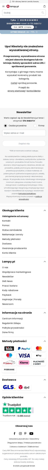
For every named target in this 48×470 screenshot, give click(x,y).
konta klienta (33, 90)
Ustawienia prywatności (19, 439)
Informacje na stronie (17, 313)
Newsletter (8, 276)
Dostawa (6, 243)
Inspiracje (7, 299)
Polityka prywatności (13, 327)
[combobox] (24, 13)
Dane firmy (8, 332)
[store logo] (14, 6)
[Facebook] (16, 433)
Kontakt (6, 220)
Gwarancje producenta (14, 248)
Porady (17, 299)
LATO (22, 27)
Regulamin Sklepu (11, 323)
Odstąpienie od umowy (15, 216)
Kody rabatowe (10, 290)
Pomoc (6, 225)
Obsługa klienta (13, 210)
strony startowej (16, 90)
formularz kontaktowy (27, 193)
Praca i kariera (9, 285)
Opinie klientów (12, 397)
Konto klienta (9, 252)
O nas (5, 267)
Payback (6, 294)
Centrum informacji (12, 318)
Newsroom (7, 304)
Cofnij (14, 83)
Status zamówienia (12, 230)
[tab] (24, 231)
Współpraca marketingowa (16, 272)
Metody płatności (11, 239)
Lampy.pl (8, 261)
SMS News (7, 281)
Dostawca (9, 380)
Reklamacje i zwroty (12, 234)
